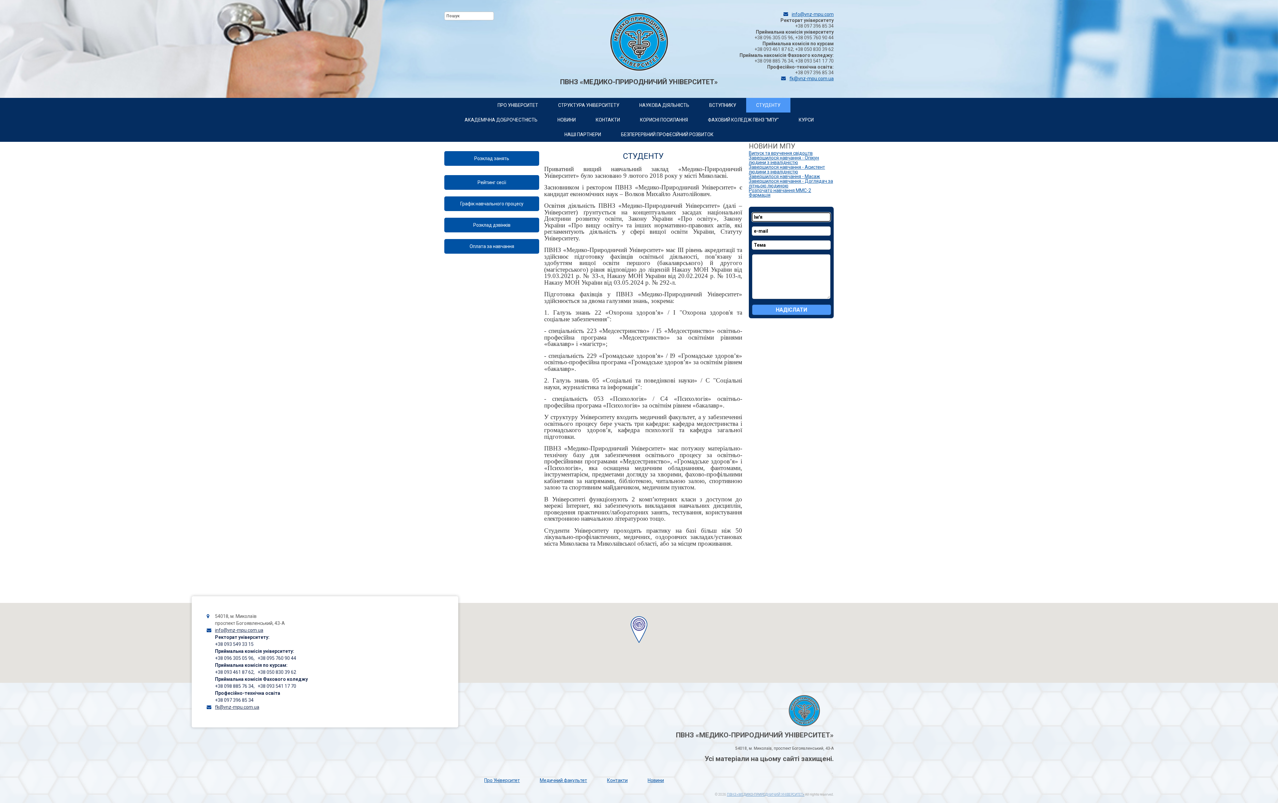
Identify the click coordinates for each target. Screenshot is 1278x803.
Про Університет (502, 780)
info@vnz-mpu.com (813, 14)
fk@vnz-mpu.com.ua (811, 78)
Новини (656, 780)
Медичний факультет (563, 780)
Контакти (617, 780)
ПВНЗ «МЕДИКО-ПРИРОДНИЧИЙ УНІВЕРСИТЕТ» (765, 794)
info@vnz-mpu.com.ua (239, 630)
